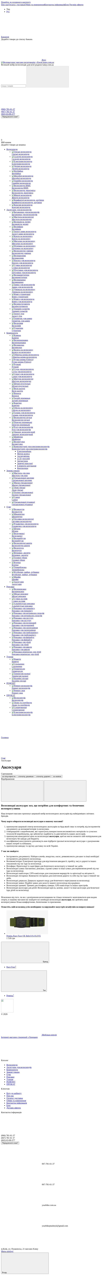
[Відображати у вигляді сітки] (22, 791)
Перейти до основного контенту (16, 2)
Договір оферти (76, 4)
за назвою (57, 776)
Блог (67, 4)
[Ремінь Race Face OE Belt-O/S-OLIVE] (54, 922)
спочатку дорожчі (43, 776)
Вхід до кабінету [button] (14, 1093)
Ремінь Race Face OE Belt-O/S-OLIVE (23, 936)
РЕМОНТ (10, 683)
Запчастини (22, 461)
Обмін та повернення (34, 4)
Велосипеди (12, 149)
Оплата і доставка (16, 4)
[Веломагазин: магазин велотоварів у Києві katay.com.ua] (7, 1012)
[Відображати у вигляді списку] (65, 791)
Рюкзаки (10, 586)
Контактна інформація (54, 4)
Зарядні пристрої (25, 463)
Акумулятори (23, 456)
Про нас (4, 4)
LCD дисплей (23, 458)
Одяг (8, 507)
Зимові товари (13, 471)
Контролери (22, 468)
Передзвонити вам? (10, 117)
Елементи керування (26, 466)
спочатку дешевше (26, 776)
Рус (8, 11)
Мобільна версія (49, 1035)
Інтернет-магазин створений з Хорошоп (19, 1037)
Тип (44, 990)
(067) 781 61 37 (8, 111)
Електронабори (24, 451)
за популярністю (9, 776)
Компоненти (12, 333)
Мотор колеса (23, 454)
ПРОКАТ (10, 695)
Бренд (45, 962)
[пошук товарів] (47, 76)
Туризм (9, 657)
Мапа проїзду (7, 1251)
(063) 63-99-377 (8, 114)
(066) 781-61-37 (8, 109)
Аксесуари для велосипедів (19, 210)
